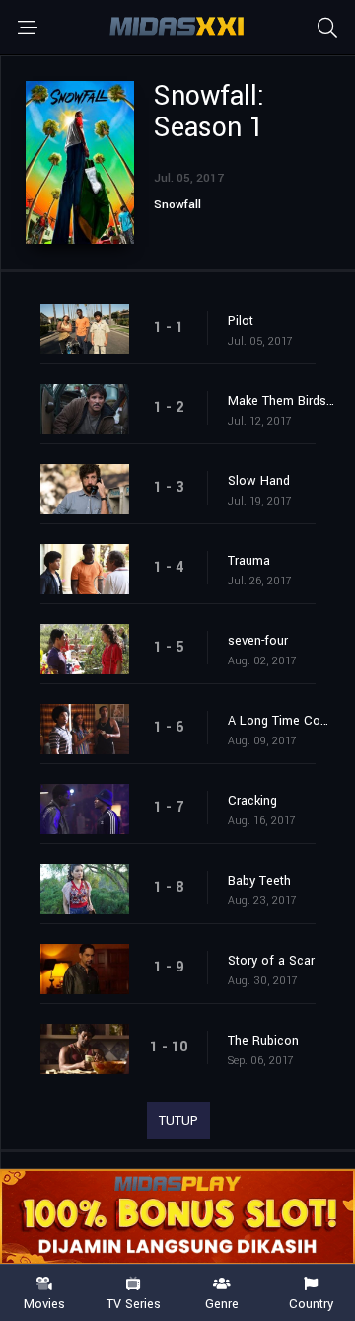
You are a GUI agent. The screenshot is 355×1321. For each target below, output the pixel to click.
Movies (44, 1303)
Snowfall (177, 204)
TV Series (133, 1303)
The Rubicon (263, 1040)
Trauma (249, 561)
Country (311, 1303)
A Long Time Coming (281, 721)
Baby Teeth (259, 881)
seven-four (258, 641)
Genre (222, 1303)
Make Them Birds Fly (281, 401)
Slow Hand (259, 481)
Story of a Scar (271, 961)
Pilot (240, 321)
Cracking (252, 801)
